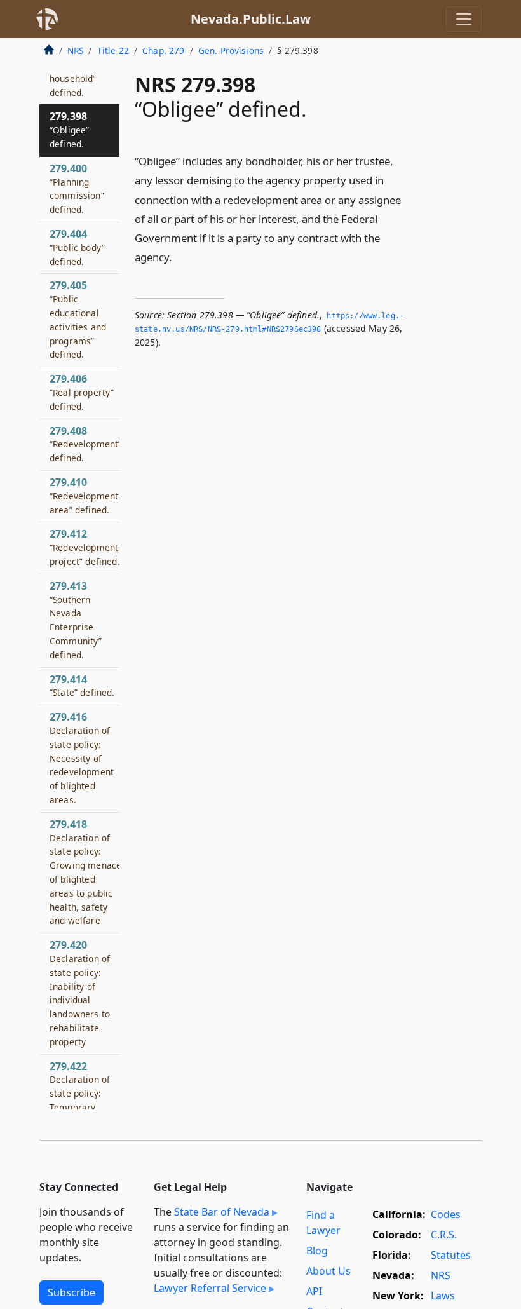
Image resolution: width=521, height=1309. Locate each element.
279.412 (85, 547)
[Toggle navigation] (464, 19)
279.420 (80, 993)
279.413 (76, 620)
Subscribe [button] (71, 1292)
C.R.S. (444, 1235)
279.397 (77, 71)
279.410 (84, 495)
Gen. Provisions (231, 50)
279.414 (82, 685)
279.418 (85, 872)
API (314, 1291)
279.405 (78, 319)
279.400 (77, 188)
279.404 (77, 247)
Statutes (451, 1255)
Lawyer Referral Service (210, 1288)
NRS (75, 50)
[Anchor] (179, 256)
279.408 (85, 444)
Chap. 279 (163, 50)
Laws (443, 1296)
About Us (328, 1271)
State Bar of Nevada (221, 1212)
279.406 (82, 392)
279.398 (69, 129)
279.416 (82, 758)
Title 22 (113, 50)
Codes (446, 1214)
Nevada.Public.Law (251, 18)
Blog (317, 1251)
